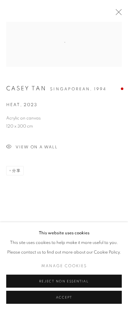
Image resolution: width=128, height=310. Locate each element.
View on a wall (37, 147)
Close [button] (117, 14)
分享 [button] (16, 171)
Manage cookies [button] (64, 266)
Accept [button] (64, 297)
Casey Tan (26, 89)
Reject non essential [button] (64, 281)
